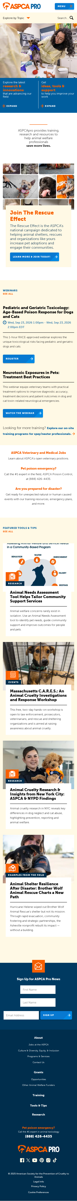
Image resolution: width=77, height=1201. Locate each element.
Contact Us (38, 1062)
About (38, 1037)
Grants (38, 1072)
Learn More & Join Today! (31, 256)
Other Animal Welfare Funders (38, 1085)
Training (38, 1095)
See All (8, 293)
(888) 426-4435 (38, 1136)
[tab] (19, 95)
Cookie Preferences (38, 1192)
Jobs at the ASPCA (39, 1044)
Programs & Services (38, 1056)
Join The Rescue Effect (32, 215)
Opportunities (38, 1079)
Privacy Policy (38, 1186)
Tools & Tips (38, 1105)
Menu (62, 6)
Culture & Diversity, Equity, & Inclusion (38, 1050)
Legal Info (38, 1181)
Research (38, 1114)
